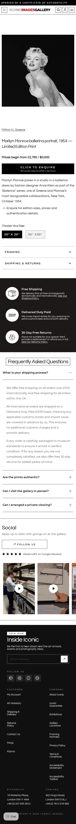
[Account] (65, 10)
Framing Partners (54, 735)
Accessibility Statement (56, 766)
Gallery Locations (55, 724)
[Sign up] (64, 659)
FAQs (10, 743)
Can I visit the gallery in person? (26, 491)
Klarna (11, 751)
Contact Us (13, 734)
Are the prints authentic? (21, 477)
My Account (14, 694)
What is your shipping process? (25, 372)
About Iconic (56, 694)
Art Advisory (14, 703)
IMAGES (57, 814)
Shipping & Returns (22, 263)
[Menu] (4, 10)
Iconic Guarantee (55, 704)
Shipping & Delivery (13, 713)
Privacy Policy (57, 745)
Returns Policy (11, 724)
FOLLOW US (26, 544)
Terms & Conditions (55, 755)
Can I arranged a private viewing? (27, 505)
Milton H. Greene (13, 129)
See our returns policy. (35, 342)
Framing (12, 252)
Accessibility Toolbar (56, 778)
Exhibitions (55, 714)
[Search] (58, 10)
